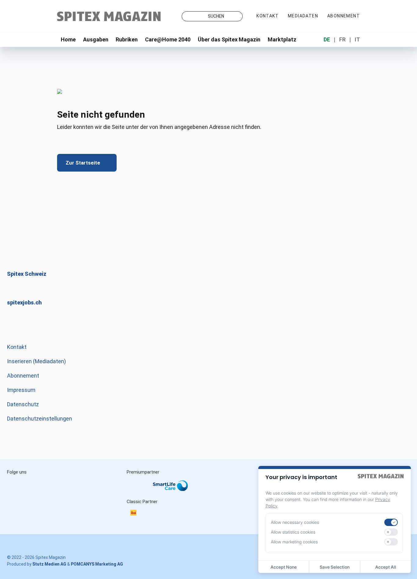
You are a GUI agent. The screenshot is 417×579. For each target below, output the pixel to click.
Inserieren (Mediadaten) (36, 361)
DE (327, 39)
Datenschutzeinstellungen (39, 418)
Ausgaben (95, 39)
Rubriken (127, 39)
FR (342, 39)
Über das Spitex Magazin (229, 39)
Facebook (69, 485)
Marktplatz (282, 39)
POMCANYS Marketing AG (97, 564)
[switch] (391, 522)
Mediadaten (303, 15)
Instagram (17, 485)
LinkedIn (43, 485)
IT (357, 39)
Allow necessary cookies (295, 522)
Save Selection (335, 567)
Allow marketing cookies (294, 541)
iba (136, 513)
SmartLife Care (175, 487)
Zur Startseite (83, 163)
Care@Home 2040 (167, 39)
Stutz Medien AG (49, 564)
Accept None (283, 567)
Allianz (135, 492)
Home (68, 39)
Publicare (209, 492)
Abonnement (343, 15)
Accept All (385, 567)
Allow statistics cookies (293, 532)
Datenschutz (23, 404)
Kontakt (267, 15)
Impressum (21, 390)
